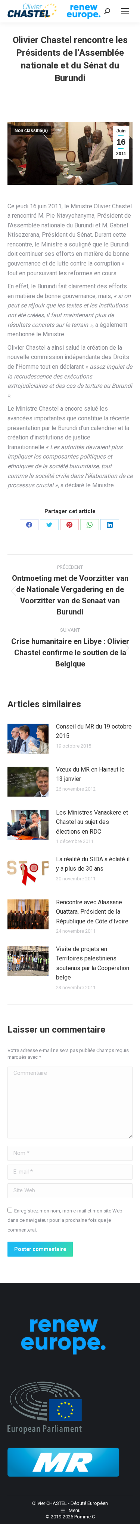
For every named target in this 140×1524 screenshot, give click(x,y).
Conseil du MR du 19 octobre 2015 (94, 731)
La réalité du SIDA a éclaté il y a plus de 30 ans (93, 864)
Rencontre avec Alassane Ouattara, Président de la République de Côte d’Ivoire (92, 912)
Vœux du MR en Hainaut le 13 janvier (90, 774)
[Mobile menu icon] (125, 11)
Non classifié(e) (31, 130)
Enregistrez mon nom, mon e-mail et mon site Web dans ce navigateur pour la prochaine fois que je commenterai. (64, 1220)
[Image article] (28, 739)
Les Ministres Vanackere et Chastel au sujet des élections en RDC (92, 822)
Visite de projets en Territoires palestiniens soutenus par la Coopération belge (92, 963)
